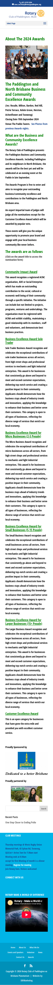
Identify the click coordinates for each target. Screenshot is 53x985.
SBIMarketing (27, 980)
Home (13, 947)
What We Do (34, 947)
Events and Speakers (15, 952)
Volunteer (30, 952)
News (40, 952)
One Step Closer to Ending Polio (20, 822)
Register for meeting (22, 865)
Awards (31, 957)
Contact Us (20, 957)
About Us (22, 947)
